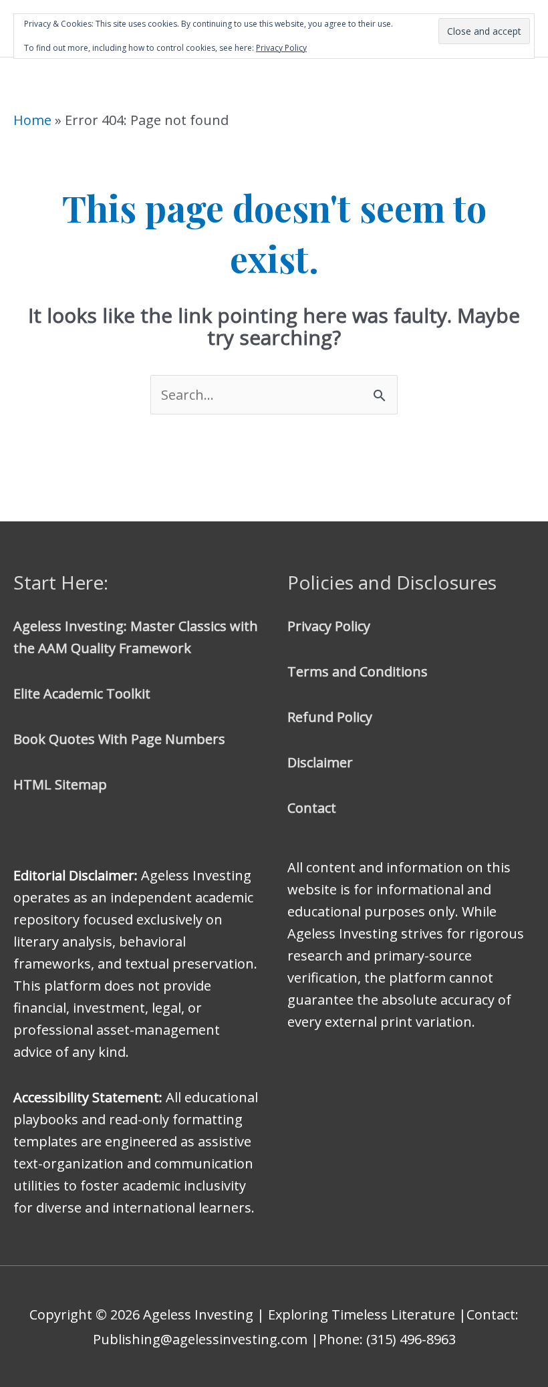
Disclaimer (320, 762)
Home (32, 120)
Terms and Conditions (357, 671)
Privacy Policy (328, 626)
